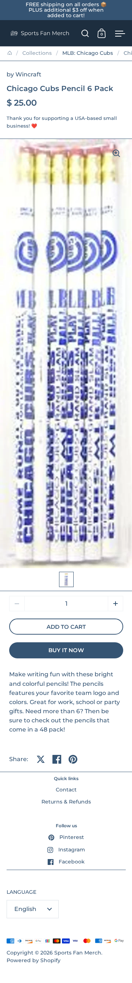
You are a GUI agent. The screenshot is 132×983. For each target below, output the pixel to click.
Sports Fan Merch (77, 953)
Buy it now (66, 650)
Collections (37, 53)
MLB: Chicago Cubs (87, 53)
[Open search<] (85, 33)
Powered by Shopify (33, 960)
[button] (115, 603)
